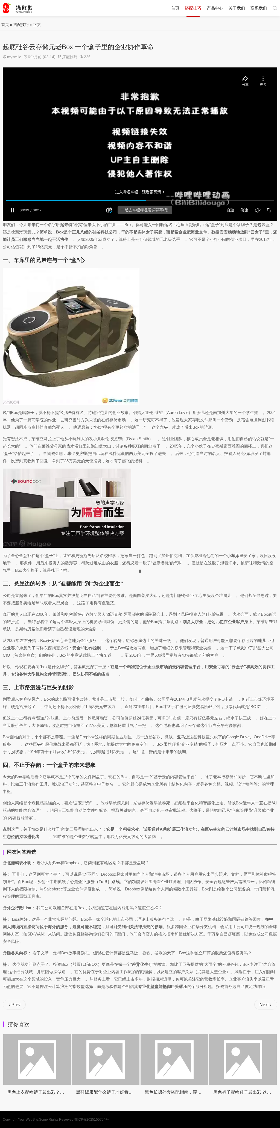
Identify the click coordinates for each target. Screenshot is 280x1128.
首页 (175, 8)
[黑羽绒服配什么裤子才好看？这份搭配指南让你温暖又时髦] (37, 1059)
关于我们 (237, 8)
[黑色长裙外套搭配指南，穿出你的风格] (106, 1059)
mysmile (14, 57)
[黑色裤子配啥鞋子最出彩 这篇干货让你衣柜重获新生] (174, 1059)
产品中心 (215, 8)
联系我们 (258, 8)
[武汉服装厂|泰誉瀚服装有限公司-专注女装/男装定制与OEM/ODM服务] (18, 8)
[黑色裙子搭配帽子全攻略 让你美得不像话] (243, 1059)
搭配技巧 (193, 8)
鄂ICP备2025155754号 (91, 1119)
